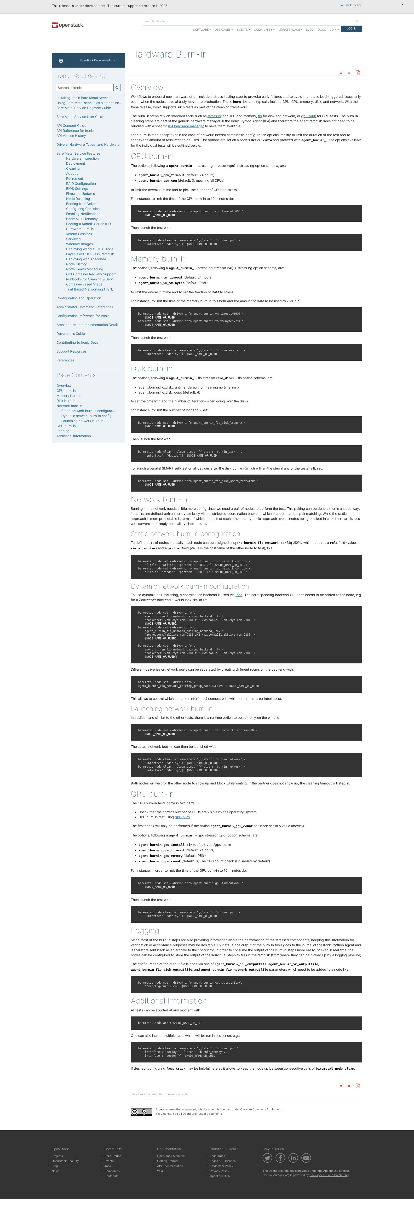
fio (260, 116)
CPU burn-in (66, 391)
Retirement (74, 178)
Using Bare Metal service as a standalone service (95, 103)
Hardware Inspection (82, 158)
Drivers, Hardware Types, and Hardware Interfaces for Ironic (104, 144)
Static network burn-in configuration (89, 411)
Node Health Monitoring (84, 269)
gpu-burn (308, 116)
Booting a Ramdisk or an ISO (88, 224)
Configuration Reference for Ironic (83, 316)
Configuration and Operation (79, 298)
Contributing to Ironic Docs (77, 342)
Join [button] (333, 29)
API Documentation (170, 1166)
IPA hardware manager (186, 126)
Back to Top (353, 5)
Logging (63, 431)
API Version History (71, 135)
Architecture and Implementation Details (88, 325)
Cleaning (73, 168)
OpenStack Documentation (96, 60)
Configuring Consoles (82, 209)
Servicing (73, 239)
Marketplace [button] (289, 29)
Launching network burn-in (82, 421)
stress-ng (214, 116)
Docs (322, 29)
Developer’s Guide (71, 333)
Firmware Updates (80, 193)
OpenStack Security (65, 1161)
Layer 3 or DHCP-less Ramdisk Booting (96, 254)
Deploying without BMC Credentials (93, 249)
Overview (64, 385)
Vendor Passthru (79, 234)
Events (109, 1161)
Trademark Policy (221, 1166)
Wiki (160, 1171)
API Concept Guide (71, 125)
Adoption (73, 173)
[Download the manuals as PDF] (357, 73)
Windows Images (79, 244)
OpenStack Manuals (170, 1156)
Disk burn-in (66, 401)
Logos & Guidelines (223, 1161)
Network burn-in (69, 406)
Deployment (75, 163)
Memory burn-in (69, 396)
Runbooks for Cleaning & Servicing (93, 279)
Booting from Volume (82, 204)
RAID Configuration (81, 183)
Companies (112, 1171)
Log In (351, 28)
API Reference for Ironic (75, 130)
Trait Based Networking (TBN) (89, 289)
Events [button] (242, 29)
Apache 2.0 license (336, 1170)
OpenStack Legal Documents (202, 1113)
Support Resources (71, 351)
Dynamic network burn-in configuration (91, 416)
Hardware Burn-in (80, 229)
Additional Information (74, 436)
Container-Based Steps (84, 284)
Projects (57, 1156)
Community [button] (263, 29)
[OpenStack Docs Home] (61, 60)
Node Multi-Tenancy (82, 219)
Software (201, 29)
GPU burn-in (66, 426)
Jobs (107, 1166)
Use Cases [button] (223, 29)
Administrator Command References (85, 307)
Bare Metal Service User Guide (80, 117)
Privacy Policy (219, 1171)
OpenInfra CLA (220, 1176)
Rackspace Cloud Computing (329, 1175)
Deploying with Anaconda (86, 259)
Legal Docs (217, 1156)
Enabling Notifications (83, 214)
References (65, 360)
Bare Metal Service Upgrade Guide (84, 108)
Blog (310, 29)
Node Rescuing (78, 199)
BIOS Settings (77, 188)
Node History (76, 264)
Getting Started (167, 1161)
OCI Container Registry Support (91, 274)
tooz (239, 595)
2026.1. (165, 6)
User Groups (112, 1156)
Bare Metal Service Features (78, 153)
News (55, 1171)
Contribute (111, 1176)
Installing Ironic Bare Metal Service (83, 98)
